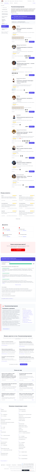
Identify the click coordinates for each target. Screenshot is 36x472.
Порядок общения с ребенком (5, 29)
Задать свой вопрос (24, 364)
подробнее (3, 283)
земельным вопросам (5, 435)
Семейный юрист (4, 9)
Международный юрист (4, 454)
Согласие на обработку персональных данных (16, 470)
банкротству (4, 414)
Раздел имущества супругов (4, 17)
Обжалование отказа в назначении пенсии (25, 414)
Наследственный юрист (22, 409)
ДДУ (3, 427)
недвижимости (22, 411)
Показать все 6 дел (18, 284)
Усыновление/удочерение (4, 26)
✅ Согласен (25, 470)
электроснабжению (23, 458)
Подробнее (31, 41)
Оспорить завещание (22, 420)
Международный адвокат (4, 453)
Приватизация (21, 429)
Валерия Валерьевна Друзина (21, 78)
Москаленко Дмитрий (20, 146)
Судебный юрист (21, 448)
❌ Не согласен (32, 470)
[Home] (2, 1)
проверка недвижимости (24, 432)
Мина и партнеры (19, 161)
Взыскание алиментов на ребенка (4, 20)
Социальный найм (21, 445)
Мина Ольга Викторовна (20, 174)
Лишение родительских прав (4, 23)
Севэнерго (22, 442)
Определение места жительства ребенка (5, 14)
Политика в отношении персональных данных (15, 468)
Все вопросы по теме (13, 364)
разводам (21, 436)
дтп (3, 428)
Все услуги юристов (3, 460)
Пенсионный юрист (21, 423)
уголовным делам (23, 455)
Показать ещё (18, 218)
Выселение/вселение (4, 423)
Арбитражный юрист (4, 411)
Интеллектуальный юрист (4, 438)
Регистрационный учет (22, 439)
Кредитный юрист (3, 443)
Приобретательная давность (23, 431)
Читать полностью (5, 328)
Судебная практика (6, 468)
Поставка (20, 428)
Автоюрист (2, 409)
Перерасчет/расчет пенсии (23, 425)
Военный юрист (3, 420)
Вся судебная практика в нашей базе (7, 298)
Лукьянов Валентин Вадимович (21, 61)
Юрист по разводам (5, 11)
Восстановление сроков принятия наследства (7, 422)
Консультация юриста (4, 442)
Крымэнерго (4, 445)
